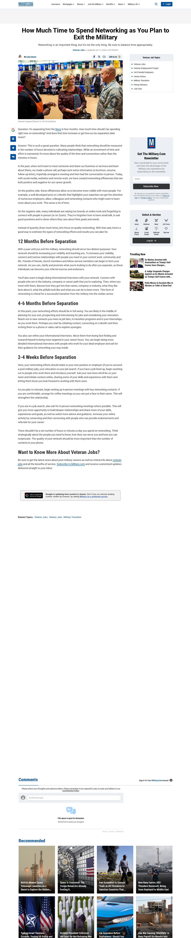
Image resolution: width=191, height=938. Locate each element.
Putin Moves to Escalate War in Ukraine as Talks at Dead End (159, 284)
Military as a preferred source (94, 496)
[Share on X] (99, 57)
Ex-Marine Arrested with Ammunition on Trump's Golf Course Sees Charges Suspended (157, 262)
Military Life (133, 4)
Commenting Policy (70, 791)
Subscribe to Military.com (71, 464)
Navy (58, 129)
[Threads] (13, 157)
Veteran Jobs (79, 50)
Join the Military (95, 4)
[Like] (13, 148)
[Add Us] (13, 130)
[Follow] (13, 139)
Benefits (109, 4)
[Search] (156, 4)
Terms (104, 831)
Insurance (55, 4)
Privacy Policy (146, 198)
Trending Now (137, 254)
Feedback (119, 831)
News (120, 4)
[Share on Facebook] (94, 57)
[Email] (104, 57)
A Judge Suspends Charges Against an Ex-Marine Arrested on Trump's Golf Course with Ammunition (159, 274)
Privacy (111, 831)
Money (80, 4)
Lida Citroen (31, 57)
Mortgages (67, 4)
